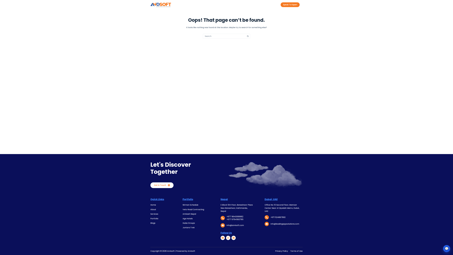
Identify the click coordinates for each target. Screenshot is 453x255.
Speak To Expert (290, 4)
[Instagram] (228, 238)
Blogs (229, 5)
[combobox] (224, 36)
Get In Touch (160, 185)
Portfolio (219, 5)
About (197, 5)
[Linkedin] (233, 238)
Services (207, 5)
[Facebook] (223, 238)
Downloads (240, 5)
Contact (255, 5)
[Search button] (247, 36)
